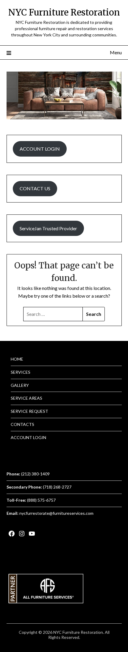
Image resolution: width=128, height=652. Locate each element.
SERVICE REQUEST (29, 411)
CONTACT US (35, 188)
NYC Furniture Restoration (64, 12)
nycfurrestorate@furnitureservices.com (56, 513)
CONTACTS (22, 424)
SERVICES (20, 372)
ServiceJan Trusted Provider (48, 228)
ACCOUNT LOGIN (40, 149)
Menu (116, 52)
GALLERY (20, 385)
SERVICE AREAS (26, 398)
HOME (17, 358)
